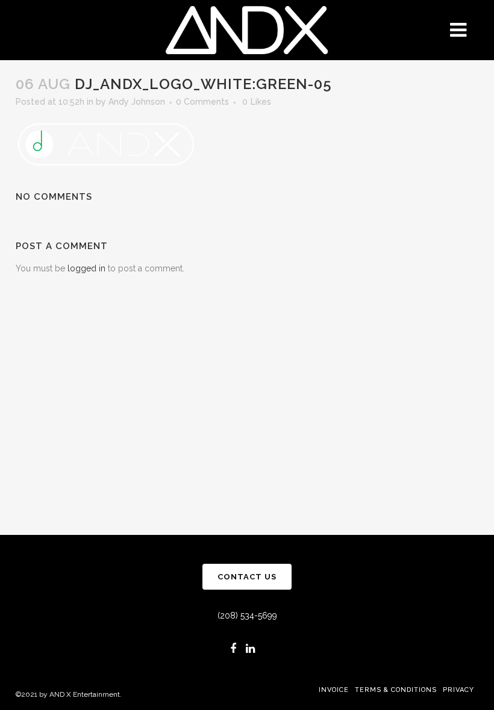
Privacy (458, 690)
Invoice (334, 690)
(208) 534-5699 (247, 615)
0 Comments (202, 101)
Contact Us (247, 576)
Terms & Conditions (396, 690)
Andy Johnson (136, 101)
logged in (86, 268)
